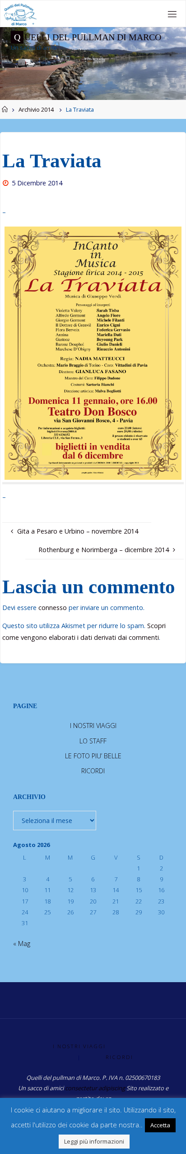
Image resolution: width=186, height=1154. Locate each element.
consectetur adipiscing (95, 1088)
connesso (52, 607)
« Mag (21, 943)
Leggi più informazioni (94, 1141)
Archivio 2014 (36, 109)
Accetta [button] (160, 1125)
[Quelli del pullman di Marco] (20, 13)
